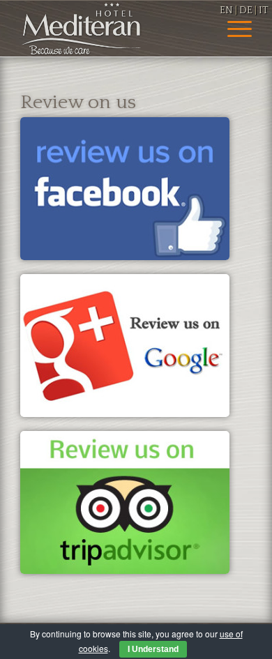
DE (245, 10)
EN (226, 10)
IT (264, 10)
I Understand (153, 649)
